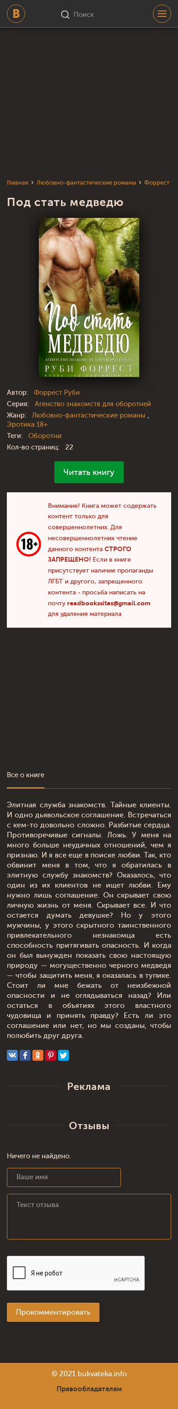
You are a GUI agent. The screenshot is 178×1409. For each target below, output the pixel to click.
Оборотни (45, 436)
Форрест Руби (57, 393)
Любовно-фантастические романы (89, 415)
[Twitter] (63, 1055)
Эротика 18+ (27, 424)
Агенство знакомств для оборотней (93, 404)
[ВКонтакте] (12, 1055)
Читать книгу (89, 472)
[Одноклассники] (37, 1055)
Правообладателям (89, 1389)
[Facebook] (25, 1055)
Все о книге (25, 775)
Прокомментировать (53, 1312)
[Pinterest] (50, 1055)
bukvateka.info (102, 1374)
